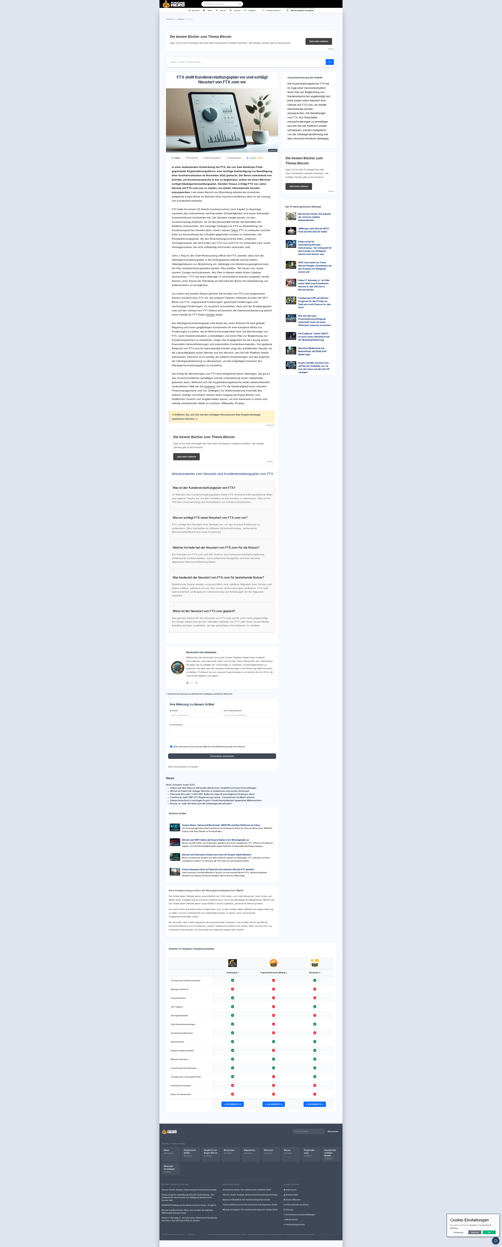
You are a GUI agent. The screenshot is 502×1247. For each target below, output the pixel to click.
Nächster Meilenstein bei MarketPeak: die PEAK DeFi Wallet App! (312, 351)
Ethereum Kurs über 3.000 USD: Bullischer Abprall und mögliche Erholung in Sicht (212, 794)
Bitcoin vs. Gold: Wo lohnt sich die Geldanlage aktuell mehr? (201, 803)
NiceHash (314, 972)
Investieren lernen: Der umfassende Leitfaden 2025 (247, 1190)
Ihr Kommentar (176, 725)
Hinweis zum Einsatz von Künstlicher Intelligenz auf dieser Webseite (200, 694)
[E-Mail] (196, 683)
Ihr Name (174, 710)
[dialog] (473, 1225)
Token (234, 230)
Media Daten (291, 1219)
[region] (251, 1033)
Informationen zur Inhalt (296, 1204)
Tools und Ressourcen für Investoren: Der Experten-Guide (250, 1204)
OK (489, 1232)
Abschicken (482, 296)
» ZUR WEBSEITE (232, 1104)
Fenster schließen (483, 305)
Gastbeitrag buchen (295, 1224)
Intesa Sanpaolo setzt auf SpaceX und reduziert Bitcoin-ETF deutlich (218, 869)
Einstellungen (458, 1232)
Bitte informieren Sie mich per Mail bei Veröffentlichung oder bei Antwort (209, 746)
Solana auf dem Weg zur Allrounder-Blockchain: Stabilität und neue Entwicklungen (213, 788)
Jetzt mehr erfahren (318, 41)
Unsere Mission (292, 1200)
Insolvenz (210, 386)
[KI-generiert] (232, 960)
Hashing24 (232, 972)
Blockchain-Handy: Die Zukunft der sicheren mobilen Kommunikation (314, 217)
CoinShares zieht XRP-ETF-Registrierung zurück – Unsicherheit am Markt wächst (212, 797)
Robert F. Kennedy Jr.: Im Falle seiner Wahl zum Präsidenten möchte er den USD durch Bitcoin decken (189, 1219)
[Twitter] (187, 683)
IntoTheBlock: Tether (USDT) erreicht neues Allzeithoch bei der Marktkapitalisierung (314, 336)
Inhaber (210, 314)
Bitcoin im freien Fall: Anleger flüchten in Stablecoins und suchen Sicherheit (209, 791)
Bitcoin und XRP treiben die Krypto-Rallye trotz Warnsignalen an (215, 840)
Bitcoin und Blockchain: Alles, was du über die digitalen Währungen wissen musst (187, 1211)
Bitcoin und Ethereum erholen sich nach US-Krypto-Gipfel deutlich (216, 854)
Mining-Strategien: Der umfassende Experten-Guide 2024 (250, 1209)
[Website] (192, 683)
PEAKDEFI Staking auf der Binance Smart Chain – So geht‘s (189, 1205)
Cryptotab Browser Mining (272, 972)
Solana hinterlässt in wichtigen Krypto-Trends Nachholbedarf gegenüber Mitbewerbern (216, 800)
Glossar (289, 1209)
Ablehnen (475, 1232)
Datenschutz (291, 1195)
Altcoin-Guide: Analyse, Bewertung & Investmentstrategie (189, 1190)
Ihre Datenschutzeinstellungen (300, 1214)
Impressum (291, 1190)
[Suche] (239, 4)
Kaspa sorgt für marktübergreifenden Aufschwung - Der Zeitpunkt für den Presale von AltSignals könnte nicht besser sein (315, 247)
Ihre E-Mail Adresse (233, 710)
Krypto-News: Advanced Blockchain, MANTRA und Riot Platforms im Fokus (221, 825)
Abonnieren (333, 1131)
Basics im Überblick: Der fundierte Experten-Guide (246, 1200)
